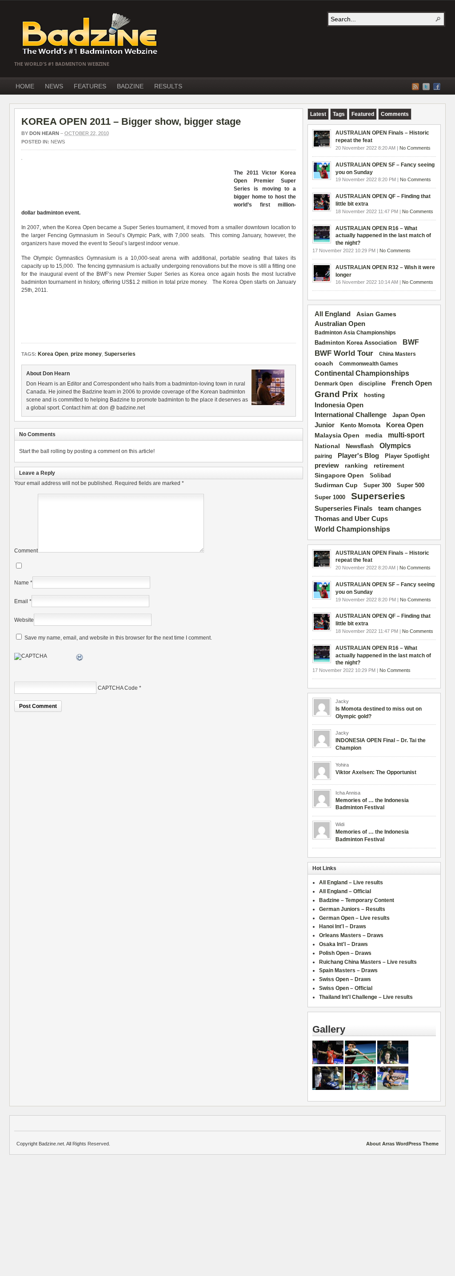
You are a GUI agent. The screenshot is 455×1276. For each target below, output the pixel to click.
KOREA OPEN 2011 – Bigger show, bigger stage (131, 121)
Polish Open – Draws (345, 953)
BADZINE (130, 86)
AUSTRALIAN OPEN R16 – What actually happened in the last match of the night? (383, 235)
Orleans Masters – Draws (351, 935)
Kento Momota (360, 425)
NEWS (54, 86)
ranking (356, 465)
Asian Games (376, 314)
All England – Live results (351, 882)
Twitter (426, 86)
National (327, 445)
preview (327, 465)
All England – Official (345, 891)
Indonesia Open (339, 405)
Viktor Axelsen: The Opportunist (375, 772)
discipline (372, 383)
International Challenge (351, 414)
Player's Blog (358, 455)
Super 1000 (330, 497)
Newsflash (360, 446)
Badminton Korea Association (356, 342)
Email (21, 601)
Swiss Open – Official (345, 988)
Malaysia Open (337, 435)
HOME (25, 86)
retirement (389, 465)
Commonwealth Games (368, 364)
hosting (374, 395)
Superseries (120, 354)
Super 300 (377, 485)
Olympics (395, 445)
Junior (325, 425)
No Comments (415, 148)
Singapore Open (339, 475)
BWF (411, 342)
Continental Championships (362, 373)
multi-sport (406, 435)
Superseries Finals (343, 508)
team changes (399, 508)
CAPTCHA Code (118, 688)
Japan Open (408, 415)
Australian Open (340, 323)
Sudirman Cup (336, 485)
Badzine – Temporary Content (356, 900)
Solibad (380, 475)
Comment (26, 551)
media (373, 435)
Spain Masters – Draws (348, 970)
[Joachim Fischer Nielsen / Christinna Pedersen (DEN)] (392, 1062)
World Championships (352, 529)
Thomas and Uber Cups (351, 518)
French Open (411, 383)
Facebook (436, 86)
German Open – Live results (354, 918)
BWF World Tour (344, 353)
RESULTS (168, 86)
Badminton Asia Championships (355, 333)
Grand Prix (336, 394)
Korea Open (53, 354)
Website (24, 620)
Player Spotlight (407, 456)
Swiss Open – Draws (345, 979)
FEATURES (90, 86)
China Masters (397, 354)
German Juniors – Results (352, 909)
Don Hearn (44, 133)
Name (21, 583)
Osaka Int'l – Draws (343, 944)
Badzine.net (90, 34)
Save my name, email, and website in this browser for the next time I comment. (118, 638)
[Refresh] (80, 659)
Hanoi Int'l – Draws (342, 926)
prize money (191, 282)
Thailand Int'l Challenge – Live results (366, 997)
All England (333, 314)
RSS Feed (415, 86)
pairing (323, 456)
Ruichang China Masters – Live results (368, 962)
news (58, 141)
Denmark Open (334, 384)
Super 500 (410, 485)
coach (324, 363)
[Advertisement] (125, 186)
